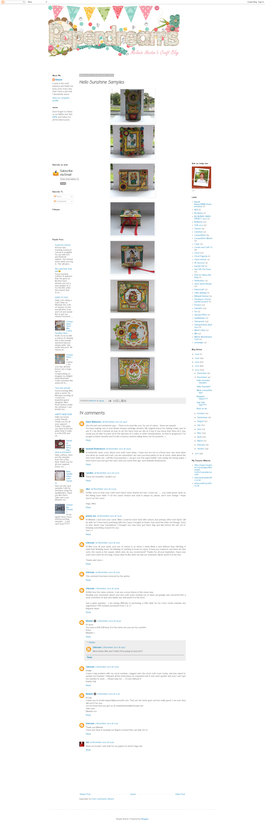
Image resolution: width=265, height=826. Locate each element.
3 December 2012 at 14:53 (113, 647)
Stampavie (199, 321)
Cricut (197, 253)
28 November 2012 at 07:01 (106, 473)
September (202, 417)
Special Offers (200, 315)
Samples (198, 308)
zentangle (198, 343)
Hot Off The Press (202, 269)
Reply (88, 440)
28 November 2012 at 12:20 (109, 516)
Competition (200, 235)
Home (133, 794)
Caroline (89, 473)
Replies (92, 642)
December (202, 373)
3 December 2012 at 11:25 (108, 694)
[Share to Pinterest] (125, 400)
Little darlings (200, 293)
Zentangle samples (69, 508)
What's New (199, 330)
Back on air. (202, 409)
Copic (196, 244)
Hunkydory (199, 281)
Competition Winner (203, 238)
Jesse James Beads (203, 284)
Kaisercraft (199, 290)
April (199, 437)
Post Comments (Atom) (103, 799)
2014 (197, 362)
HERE (54, 117)
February (201, 445)
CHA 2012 (198, 225)
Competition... (69, 356)
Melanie (89, 621)
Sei (195, 312)
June (199, 429)
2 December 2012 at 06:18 (107, 589)
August (200, 421)
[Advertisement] (119, 62)
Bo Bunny (198, 213)
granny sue (91, 516)
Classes (197, 229)
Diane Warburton (93, 422)
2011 (197, 454)
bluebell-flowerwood (95, 449)
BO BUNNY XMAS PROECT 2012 (202, 217)
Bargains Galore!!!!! (202, 397)
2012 (197, 370)
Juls (87, 742)
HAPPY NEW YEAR (63, 414)
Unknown (90, 543)
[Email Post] (110, 401)
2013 (197, 366)
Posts (59, 197)
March (200, 441)
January (201, 449)
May (199, 433)
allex (88, 489)
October (201, 413)
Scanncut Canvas (63, 245)
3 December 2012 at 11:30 (106, 724)
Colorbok (198, 232)
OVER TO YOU (61, 298)
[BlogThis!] (117, 400)
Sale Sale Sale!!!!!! (202, 404)
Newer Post (85, 794)
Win (196, 334)
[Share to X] (119, 400)
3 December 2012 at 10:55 (107, 667)
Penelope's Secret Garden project (202, 300)
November (202, 377)
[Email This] (114, 400)
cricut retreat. (200, 260)
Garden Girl (199, 266)
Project (197, 305)
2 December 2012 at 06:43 (109, 621)
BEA (196, 210)
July (199, 425)
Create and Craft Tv (203, 247)
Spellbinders (200, 318)
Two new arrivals (62, 388)
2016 (197, 354)
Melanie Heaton (201, 296)
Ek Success (199, 263)
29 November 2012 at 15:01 (107, 543)
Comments (61, 201)
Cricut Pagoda (200, 256)
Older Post (180, 794)
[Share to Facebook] (122, 400)
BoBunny (198, 222)
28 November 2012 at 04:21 (114, 422)
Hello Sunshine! (204, 387)
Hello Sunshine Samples (203, 381)
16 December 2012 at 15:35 (102, 742)
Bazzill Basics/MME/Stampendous (203, 204)
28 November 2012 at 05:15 (118, 449)
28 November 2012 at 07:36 (103, 489)
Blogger (145, 819)
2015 (197, 358)
